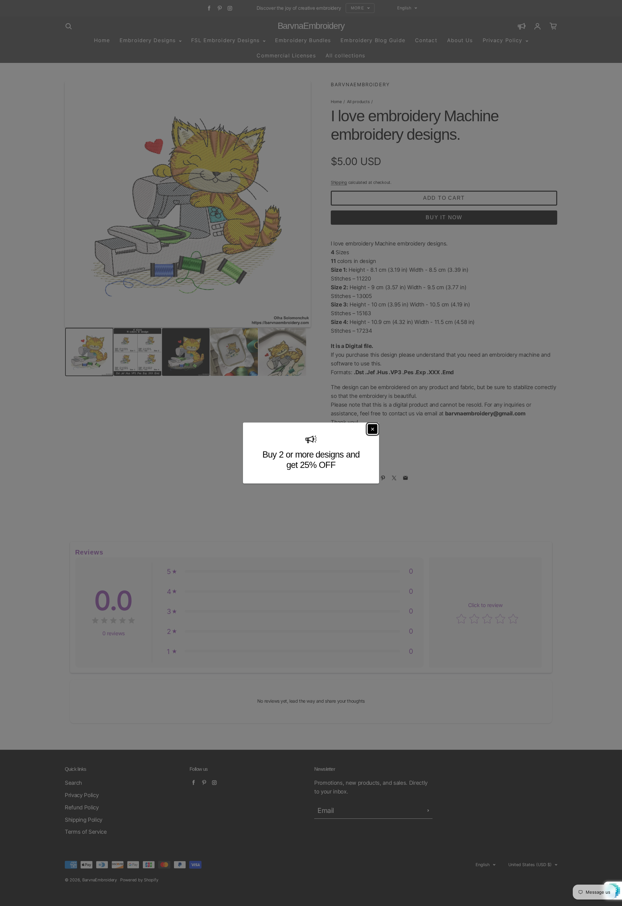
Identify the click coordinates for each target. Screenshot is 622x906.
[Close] (372, 429)
